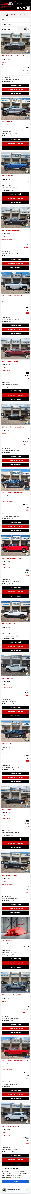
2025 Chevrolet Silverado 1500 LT (13, 427)
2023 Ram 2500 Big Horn (10, 875)
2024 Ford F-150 (7, 678)
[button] (28, 8)
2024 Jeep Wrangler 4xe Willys (12, 995)
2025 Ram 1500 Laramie (10, 361)
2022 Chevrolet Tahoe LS (10, 1126)
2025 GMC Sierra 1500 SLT (11, 230)
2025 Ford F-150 (7, 121)
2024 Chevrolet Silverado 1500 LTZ (13, 493)
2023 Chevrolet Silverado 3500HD (13, 296)
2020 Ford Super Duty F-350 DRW (13, 558)
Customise (15, 1186)
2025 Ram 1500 (7, 809)
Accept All (15, 1181)
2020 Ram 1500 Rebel (9, 624)
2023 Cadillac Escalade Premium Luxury (15, 56)
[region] (15, 1180)
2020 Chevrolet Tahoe (9, 744)
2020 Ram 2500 (7, 941)
